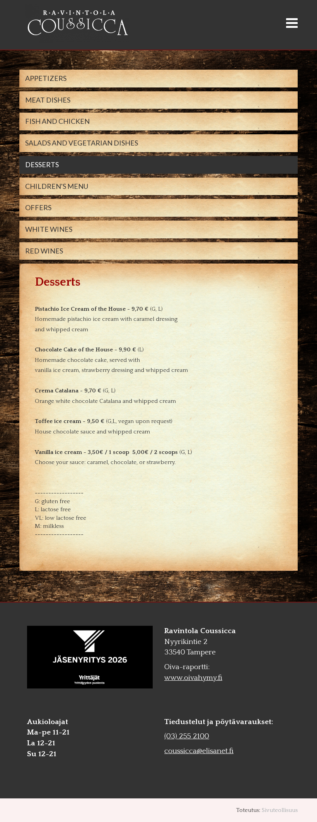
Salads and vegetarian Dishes (81, 143)
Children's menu (56, 186)
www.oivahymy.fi (193, 677)
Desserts (42, 164)
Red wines (44, 251)
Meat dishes (47, 100)
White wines (48, 229)
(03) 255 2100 (186, 736)
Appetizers (45, 78)
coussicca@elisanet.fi (198, 751)
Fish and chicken (57, 121)
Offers (38, 207)
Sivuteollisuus (280, 810)
